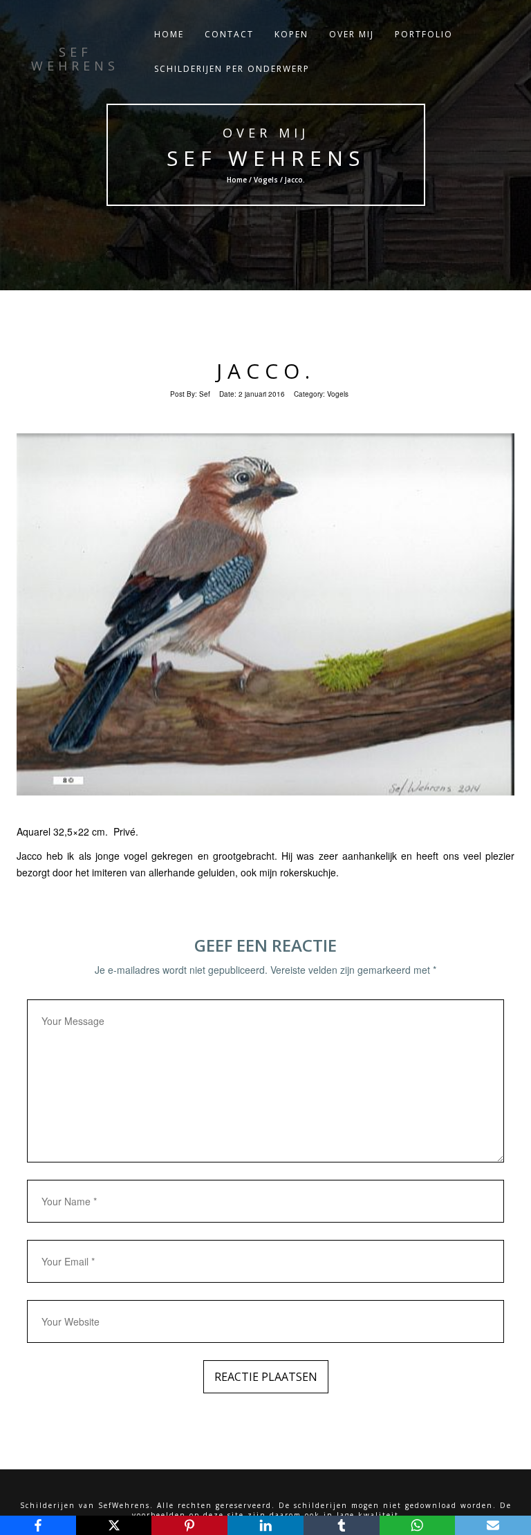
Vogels (265, 180)
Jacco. (265, 371)
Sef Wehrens (265, 158)
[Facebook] (38, 1525)
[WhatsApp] (418, 1525)
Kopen (291, 34)
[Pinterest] (189, 1525)
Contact (229, 34)
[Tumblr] (342, 1525)
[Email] (493, 1525)
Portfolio (424, 34)
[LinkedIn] (265, 1525)
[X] (114, 1525)
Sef (204, 394)
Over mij (351, 34)
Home (169, 34)
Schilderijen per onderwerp (232, 69)
